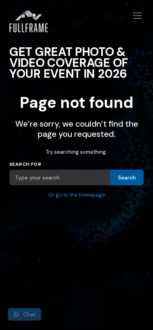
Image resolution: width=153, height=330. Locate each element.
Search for (25, 164)
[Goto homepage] (76, 26)
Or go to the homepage (76, 195)
